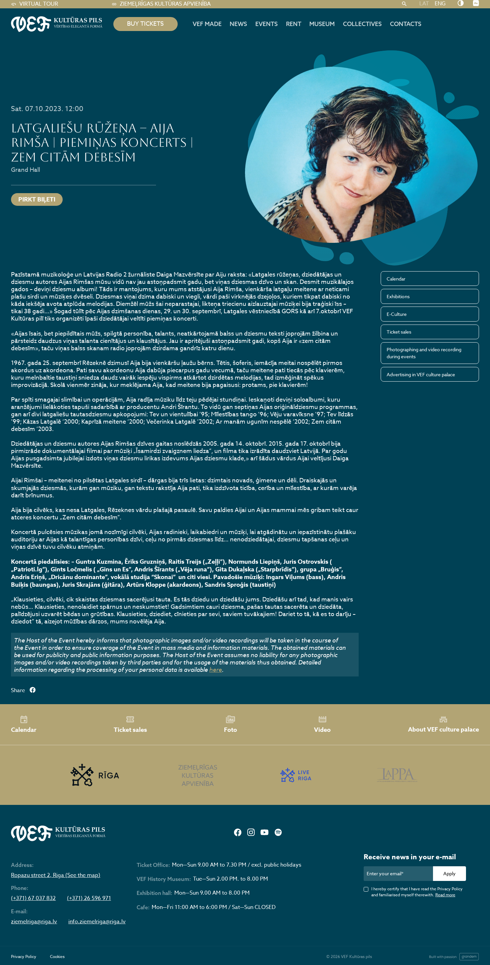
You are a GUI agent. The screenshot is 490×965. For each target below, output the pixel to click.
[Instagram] (251, 833)
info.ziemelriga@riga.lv (97, 921)
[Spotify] (278, 833)
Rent (293, 24)
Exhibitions (398, 296)
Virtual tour (38, 4)
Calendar (396, 279)
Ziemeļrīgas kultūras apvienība (165, 4)
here (215, 669)
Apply (449, 873)
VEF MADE (207, 24)
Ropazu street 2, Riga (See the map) (55, 875)
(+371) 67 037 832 (33, 898)
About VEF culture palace (443, 729)
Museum (322, 24)
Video (322, 730)
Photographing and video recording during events (424, 353)
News (238, 24)
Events (266, 24)
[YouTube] (264, 833)
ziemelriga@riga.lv (34, 921)
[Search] (404, 4)
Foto (230, 730)
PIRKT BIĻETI (36, 199)
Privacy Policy (23, 956)
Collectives (362, 24)
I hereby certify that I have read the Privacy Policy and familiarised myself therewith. (417, 892)
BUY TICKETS (145, 23)
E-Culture (397, 314)
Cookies (57, 956)
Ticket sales (399, 332)
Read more (445, 895)
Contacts (405, 24)
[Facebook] (237, 833)
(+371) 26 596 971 (89, 898)
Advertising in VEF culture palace (421, 374)
